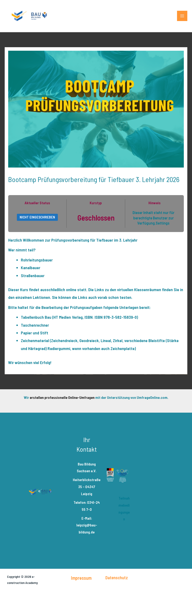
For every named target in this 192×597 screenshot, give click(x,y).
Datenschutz (116, 577)
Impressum (81, 578)
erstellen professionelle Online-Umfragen (62, 397)
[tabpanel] (96, 301)
